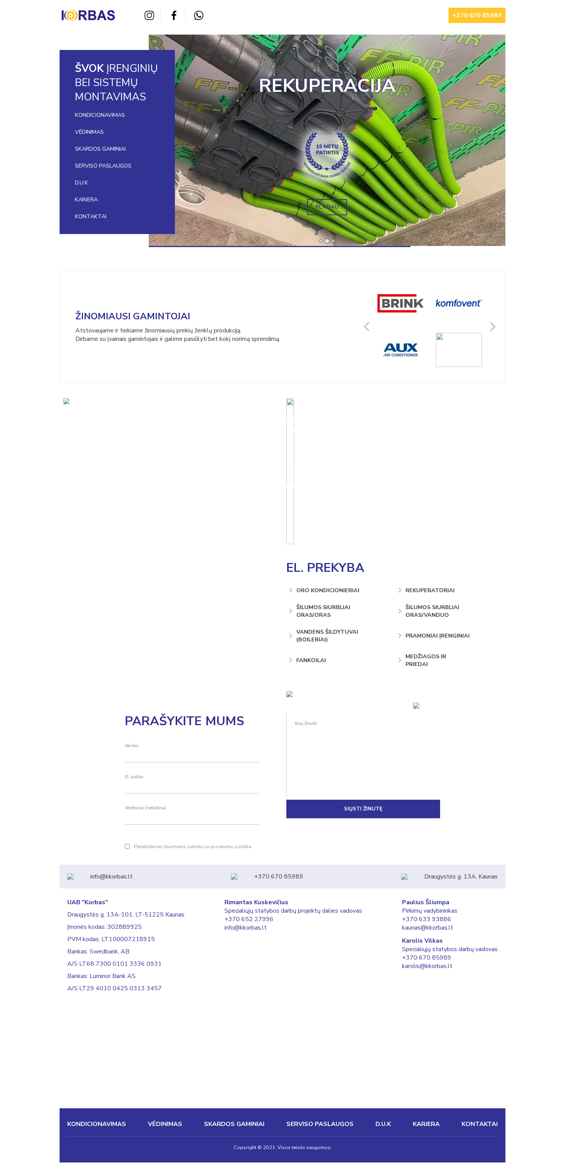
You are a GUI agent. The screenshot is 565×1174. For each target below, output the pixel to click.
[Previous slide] (367, 326)
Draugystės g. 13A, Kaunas (461, 876)
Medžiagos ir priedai (425, 660)
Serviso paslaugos (103, 165)
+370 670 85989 (477, 15)
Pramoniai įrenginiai (437, 635)
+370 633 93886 (426, 919)
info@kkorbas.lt (111, 876)
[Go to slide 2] (327, 241)
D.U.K (81, 182)
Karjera (86, 199)
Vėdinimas (89, 132)
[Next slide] (492, 326)
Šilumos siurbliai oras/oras (323, 611)
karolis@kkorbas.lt (427, 966)
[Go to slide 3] (333, 241)
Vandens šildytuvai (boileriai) (327, 635)
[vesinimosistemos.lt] (289, 695)
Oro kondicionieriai (327, 590)
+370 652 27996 (249, 919)
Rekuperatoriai (430, 590)
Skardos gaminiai (100, 149)
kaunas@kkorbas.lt (427, 927)
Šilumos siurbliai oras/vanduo (432, 611)
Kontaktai (90, 216)
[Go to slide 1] (321, 241)
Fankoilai (311, 660)
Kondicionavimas (100, 115)
